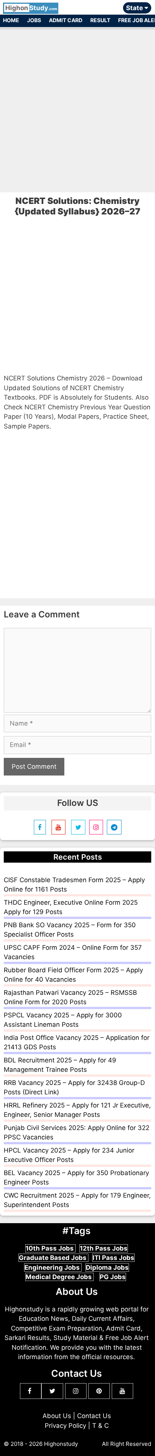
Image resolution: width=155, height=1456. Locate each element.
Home (11, 20)
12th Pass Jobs (104, 1248)
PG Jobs (113, 1277)
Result (100, 20)
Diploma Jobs (107, 1267)
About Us (57, 1416)
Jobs (34, 20)
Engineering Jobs (52, 1267)
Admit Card (65, 20)
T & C (100, 1425)
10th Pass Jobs (50, 1248)
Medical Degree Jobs (59, 1277)
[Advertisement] (77, 106)
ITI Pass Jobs (113, 1257)
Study (31, 8)
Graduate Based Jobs (53, 1257)
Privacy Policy (65, 1425)
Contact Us (94, 1416)
